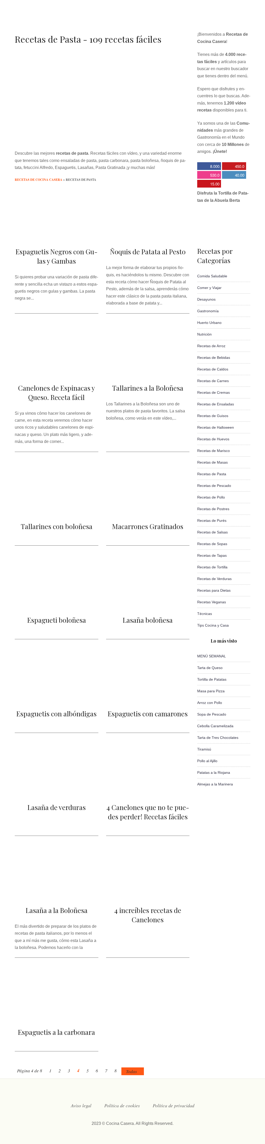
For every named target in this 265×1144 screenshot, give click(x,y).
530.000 (208, 175)
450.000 (233, 167)
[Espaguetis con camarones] (148, 691)
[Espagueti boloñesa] (56, 602)
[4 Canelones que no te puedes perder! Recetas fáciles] (148, 789)
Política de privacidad (173, 1105)
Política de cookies (122, 1105)
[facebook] (196, 19)
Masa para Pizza (211, 691)
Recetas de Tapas (212, 555)
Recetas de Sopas (212, 544)
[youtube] (227, 19)
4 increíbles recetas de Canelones (147, 915)
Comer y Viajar (209, 288)
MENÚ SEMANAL (211, 656)
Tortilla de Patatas (211, 679)
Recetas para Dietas (214, 590)
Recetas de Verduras (214, 579)
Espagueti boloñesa (56, 620)
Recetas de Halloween (215, 427)
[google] (237, 19)
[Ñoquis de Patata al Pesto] (148, 233)
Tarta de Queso (210, 668)
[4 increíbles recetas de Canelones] (148, 892)
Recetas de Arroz (211, 346)
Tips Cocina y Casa (213, 625)
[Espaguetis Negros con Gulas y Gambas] (56, 233)
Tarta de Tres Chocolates (217, 738)
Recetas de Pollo (211, 497)
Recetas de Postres (213, 509)
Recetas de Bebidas (213, 357)
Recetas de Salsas (212, 532)
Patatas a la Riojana (213, 772)
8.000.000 (208, 167)
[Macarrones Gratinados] (148, 508)
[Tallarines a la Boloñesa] (148, 369)
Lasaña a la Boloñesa (56, 910)
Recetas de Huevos (213, 439)
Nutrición (204, 334)
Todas (131, 1071)
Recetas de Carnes (213, 381)
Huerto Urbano (209, 323)
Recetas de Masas (212, 462)
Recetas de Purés (211, 520)
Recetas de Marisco (213, 451)
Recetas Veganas (211, 602)
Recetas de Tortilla (212, 567)
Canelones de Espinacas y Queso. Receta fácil (56, 392)
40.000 (233, 175)
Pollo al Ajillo (207, 761)
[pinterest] (248, 19)
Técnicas (204, 614)
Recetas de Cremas (213, 392)
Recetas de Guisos (212, 416)
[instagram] (217, 19)
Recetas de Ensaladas (215, 404)
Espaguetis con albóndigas (56, 713)
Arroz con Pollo (209, 703)
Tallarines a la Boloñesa (147, 387)
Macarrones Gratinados (147, 526)
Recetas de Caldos (212, 369)
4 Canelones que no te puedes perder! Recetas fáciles (147, 812)
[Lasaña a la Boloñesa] (56, 892)
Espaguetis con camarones (148, 713)
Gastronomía (208, 311)
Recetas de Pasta (211, 474)
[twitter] (206, 19)
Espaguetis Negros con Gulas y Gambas (57, 256)
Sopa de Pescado (211, 714)
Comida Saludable (212, 276)
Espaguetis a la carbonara (56, 1032)
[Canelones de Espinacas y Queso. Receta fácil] (56, 369)
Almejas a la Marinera (215, 784)
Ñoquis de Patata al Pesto (148, 251)
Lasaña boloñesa (148, 620)
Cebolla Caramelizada (215, 726)
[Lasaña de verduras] (56, 789)
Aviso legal (81, 1105)
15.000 (208, 184)
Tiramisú (204, 749)
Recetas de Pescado (214, 486)
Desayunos (206, 299)
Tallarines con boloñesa (56, 526)
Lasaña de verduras (56, 807)
